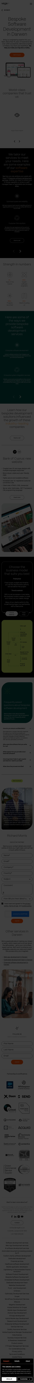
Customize (23, 1379)
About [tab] (28, 1361)
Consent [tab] (6, 1361)
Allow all (9, 1379)
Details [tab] (17, 1361)
